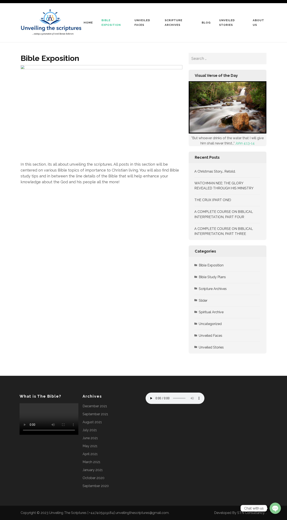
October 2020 (93, 478)
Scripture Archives (173, 22)
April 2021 (90, 454)
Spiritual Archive (211, 312)
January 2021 (93, 470)
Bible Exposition (111, 22)
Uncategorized (210, 324)
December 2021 (95, 406)
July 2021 (90, 430)
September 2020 (96, 486)
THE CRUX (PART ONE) (212, 200)
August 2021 (92, 422)
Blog (206, 22)
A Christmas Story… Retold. (215, 171)
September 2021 (95, 414)
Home (88, 22)
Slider (203, 301)
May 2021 (90, 446)
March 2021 (91, 462)
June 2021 (90, 438)
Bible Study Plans (212, 277)
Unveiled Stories (227, 22)
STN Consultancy (250, 513)
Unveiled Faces (142, 22)
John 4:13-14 (245, 143)
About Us (258, 22)
